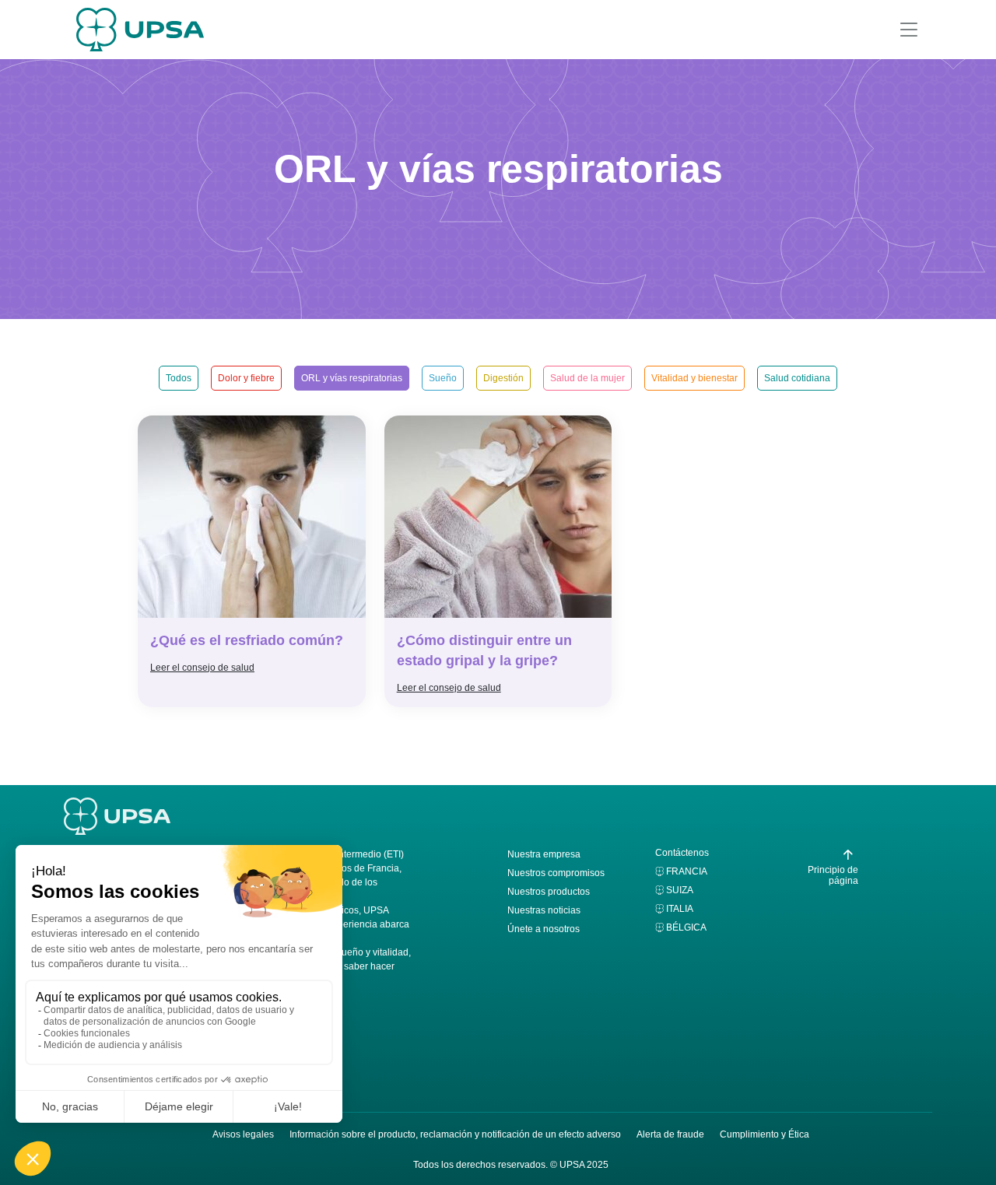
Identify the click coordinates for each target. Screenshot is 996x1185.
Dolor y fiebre (246, 378)
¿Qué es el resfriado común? (246, 640)
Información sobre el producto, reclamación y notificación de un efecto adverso (455, 1134)
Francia (686, 871)
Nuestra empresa (543, 854)
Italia (679, 908)
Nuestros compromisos (556, 873)
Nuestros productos (548, 891)
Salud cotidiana (797, 378)
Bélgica (686, 927)
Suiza (679, 890)
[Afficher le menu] (909, 29)
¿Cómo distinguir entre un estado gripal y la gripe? (484, 650)
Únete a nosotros (543, 929)
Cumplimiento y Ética (764, 1134)
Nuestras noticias (543, 910)
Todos (178, 378)
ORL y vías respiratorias (351, 378)
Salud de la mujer (587, 378)
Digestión (503, 378)
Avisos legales (243, 1134)
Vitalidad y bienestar (694, 378)
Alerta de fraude (670, 1134)
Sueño (443, 378)
